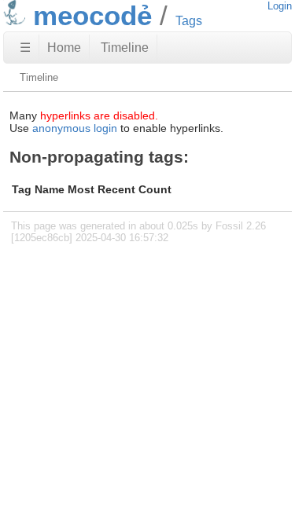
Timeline (125, 47)
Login (279, 6)
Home (64, 47)
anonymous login (74, 128)
